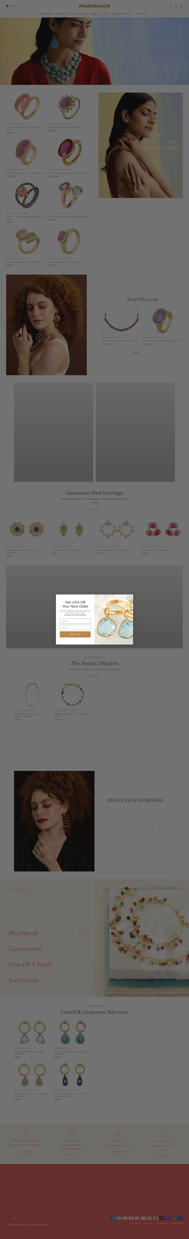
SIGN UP (75, 634)
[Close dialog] (130, 597)
